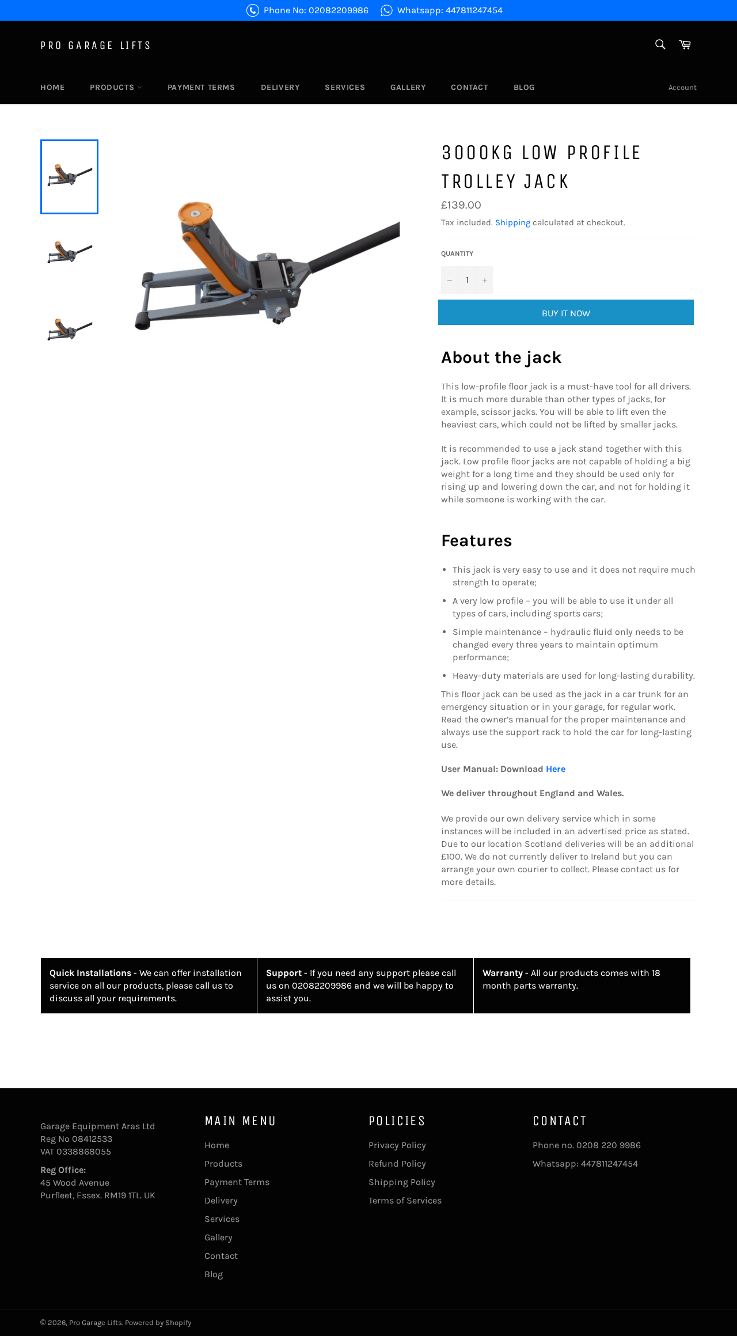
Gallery (408, 87)
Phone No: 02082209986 (316, 10)
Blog (524, 87)
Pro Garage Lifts (96, 45)
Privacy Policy (397, 1145)
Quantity (457, 253)
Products (113, 87)
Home (52, 87)
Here (555, 768)
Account (682, 87)
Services (345, 87)
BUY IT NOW (566, 313)
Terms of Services (405, 1200)
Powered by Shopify (158, 1322)
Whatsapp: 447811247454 (450, 10)
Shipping (512, 222)
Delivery (280, 87)
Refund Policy (397, 1163)
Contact (469, 87)
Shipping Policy (401, 1181)
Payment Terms (201, 87)
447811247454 (609, 1163)
